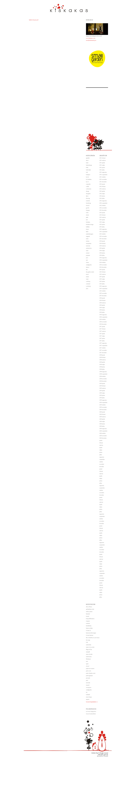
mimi (87, 238)
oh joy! (87, 666)
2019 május (102, 393)
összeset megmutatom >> (92, 702)
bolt (87, 172)
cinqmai (88, 621)
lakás (87, 231)
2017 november (103, 350)
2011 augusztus (103, 172)
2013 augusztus (103, 229)
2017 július (102, 340)
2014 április (102, 248)
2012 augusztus (103, 200)
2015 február (102, 272)
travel (87, 274)
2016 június (102, 310)
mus (87, 661)
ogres (87, 663)
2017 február (102, 329)
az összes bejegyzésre (91, 711)
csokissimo (88, 189)
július (100, 454)
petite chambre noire (90, 673)
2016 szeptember (103, 317)
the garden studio (90, 272)
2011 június (102, 167)
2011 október (102, 177)
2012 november (103, 208)
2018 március (102, 359)
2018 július (102, 369)
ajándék (88, 158)
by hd (87, 177)
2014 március (102, 246)
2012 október (102, 205)
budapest (88, 174)
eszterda (88, 200)
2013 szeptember (103, 231)
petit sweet (88, 671)
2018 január (102, 355)
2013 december (103, 238)
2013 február (102, 215)
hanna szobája (89, 628)
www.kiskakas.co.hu (90, 38)
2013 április (102, 219)
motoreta (88, 246)
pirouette (88, 678)
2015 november (103, 293)
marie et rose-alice (90, 647)
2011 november (103, 179)
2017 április (102, 333)
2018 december (103, 381)
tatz (87, 269)
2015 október (102, 291)
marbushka (88, 644)
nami (87, 250)
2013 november (103, 236)
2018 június (102, 367)
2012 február (102, 186)
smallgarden (89, 265)
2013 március (102, 217)
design (87, 191)
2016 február (102, 300)
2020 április (102, 419)
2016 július (102, 312)
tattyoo (87, 267)
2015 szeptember (103, 288)
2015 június (102, 281)
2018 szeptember (103, 374)
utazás (87, 276)
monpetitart (88, 243)
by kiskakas (89, 179)
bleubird (88, 614)
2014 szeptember (103, 260)
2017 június (102, 338)
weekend (88, 284)
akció (87, 160)
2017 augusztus (103, 343)
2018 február (102, 357)
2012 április (102, 191)
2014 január (102, 241)
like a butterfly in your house (92, 637)
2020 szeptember (103, 431)
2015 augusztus (103, 286)
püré (87, 680)
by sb (87, 181)
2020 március (102, 416)
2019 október (102, 405)
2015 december (103, 295)
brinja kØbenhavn (90, 618)
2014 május (102, 250)
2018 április (102, 362)
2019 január (102, 383)
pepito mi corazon (90, 668)
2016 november (103, 321)
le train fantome (89, 635)
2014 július (102, 255)
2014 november (103, 265)
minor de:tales (89, 654)
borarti (87, 616)
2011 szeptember (103, 174)
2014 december (103, 267)
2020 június (102, 424)
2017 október (102, 348)
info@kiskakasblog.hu (91, 40)
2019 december (103, 409)
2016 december (103, 324)
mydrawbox (89, 248)
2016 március (102, 302)
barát (87, 162)
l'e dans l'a (88, 630)
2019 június (102, 395)
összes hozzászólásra (91, 713)
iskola (87, 215)
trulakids (88, 694)
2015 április (102, 276)
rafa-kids (88, 682)
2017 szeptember (103, 345)
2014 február (102, 243)
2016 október (102, 319)
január (100, 440)
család (87, 186)
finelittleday (88, 625)
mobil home (89, 656)
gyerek (87, 208)
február (101, 443)
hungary (88, 210)
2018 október (102, 376)
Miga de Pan (89, 649)
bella (87, 167)
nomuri (87, 253)
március (101, 445)
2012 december (103, 210)
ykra (87, 288)
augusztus (101, 457)
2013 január (102, 212)
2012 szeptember (103, 203)
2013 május (102, 222)
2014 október (102, 262)
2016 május (102, 307)
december (101, 466)
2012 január (102, 184)
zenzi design (89, 697)
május (100, 450)
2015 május (102, 279)
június (100, 452)
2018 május (102, 364)
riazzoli (87, 685)
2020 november (103, 435)
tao (86, 692)
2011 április (102, 162)
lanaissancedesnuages (91, 633)
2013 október (102, 234)
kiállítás (88, 227)
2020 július (102, 426)
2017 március (102, 331)
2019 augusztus (103, 400)
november (101, 464)
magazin (88, 236)
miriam (87, 241)
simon (87, 262)
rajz (87, 260)
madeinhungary (89, 234)
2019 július (102, 397)
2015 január (102, 269)
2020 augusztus (103, 428)
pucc (87, 257)
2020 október (102, 433)
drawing (88, 198)
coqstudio (88, 184)
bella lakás (88, 170)
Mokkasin (88, 659)
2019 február (102, 386)
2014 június (102, 253)
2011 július (102, 170)
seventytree (88, 687)
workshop (88, 286)
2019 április (102, 390)
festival (87, 205)
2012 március (102, 189)
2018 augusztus (103, 371)
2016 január (102, 298)
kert (87, 219)
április (100, 447)
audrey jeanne (89, 611)
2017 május (102, 336)
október (101, 462)
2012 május (102, 193)
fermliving (88, 203)
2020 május (102, 421)
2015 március (102, 274)
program (88, 255)
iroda (87, 212)
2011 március (102, 160)
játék (87, 217)
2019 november (103, 407)
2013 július (102, 227)
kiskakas (88, 222)
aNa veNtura (89, 606)
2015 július (102, 284)
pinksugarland (89, 675)
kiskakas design (89, 224)
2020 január (102, 412)
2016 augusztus (103, 314)
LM (87, 642)
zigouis (87, 699)
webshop (88, 281)
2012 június (102, 196)
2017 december (103, 352)
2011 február (102, 158)
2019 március (102, 388)
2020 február (102, 414)
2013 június (102, 224)
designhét (88, 193)
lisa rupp (88, 640)
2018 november (103, 378)
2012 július (102, 198)
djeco (87, 196)
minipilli (88, 652)
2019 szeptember (103, 402)
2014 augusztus (103, 257)
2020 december (103, 438)
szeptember (102, 459)
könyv (87, 229)
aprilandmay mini (90, 609)
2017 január (102, 326)
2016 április (102, 305)
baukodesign (89, 165)
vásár (87, 279)
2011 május (102, 165)
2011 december (103, 181)
